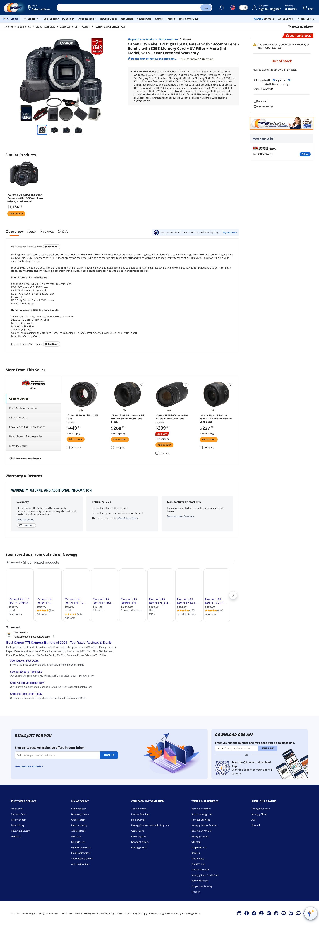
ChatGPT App (198, 864)
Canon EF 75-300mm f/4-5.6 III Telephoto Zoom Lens (171, 417)
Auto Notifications (80, 864)
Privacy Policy (91, 913)
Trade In (195, 891)
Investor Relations (140, 814)
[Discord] (298, 913)
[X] (254, 913)
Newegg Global (259, 814)
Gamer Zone (137, 830)
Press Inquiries (138, 836)
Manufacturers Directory (180, 516)
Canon (86, 26)
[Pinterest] (276, 913)
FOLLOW (305, 154)
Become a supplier (201, 808)
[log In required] (97, 384)
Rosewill (255, 825)
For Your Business (200, 819)
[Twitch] (291, 913)
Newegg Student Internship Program (150, 825)
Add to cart (16, 213)
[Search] (206, 7)
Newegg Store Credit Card (204, 875)
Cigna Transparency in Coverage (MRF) (180, 913)
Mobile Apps (197, 858)
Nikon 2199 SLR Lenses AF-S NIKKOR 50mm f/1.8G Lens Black (127, 418)
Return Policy (17, 825)
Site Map (195, 841)
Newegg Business (260, 808)
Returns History (79, 825)
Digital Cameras (45, 26)
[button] (39, 7)
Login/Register (78, 808)
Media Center (138, 819)
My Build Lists (78, 841)
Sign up (109, 755)
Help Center (17, 808)
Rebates (195, 853)
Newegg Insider (139, 847)
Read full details (25, 519)
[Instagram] (261, 913)
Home (9, 26)
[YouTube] (283, 913)
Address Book (78, 830)
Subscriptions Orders (82, 858)
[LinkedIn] (268, 913)
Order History (78, 819)
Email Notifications (80, 853)
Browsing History (80, 814)
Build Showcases (200, 880)
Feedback (52, 246)
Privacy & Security (20, 830)
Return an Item (18, 819)
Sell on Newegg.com (201, 814)
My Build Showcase (81, 847)
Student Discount (200, 869)
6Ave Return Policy (127, 518)
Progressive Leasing (201, 886)
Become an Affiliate (201, 830)
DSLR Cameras (69, 26)
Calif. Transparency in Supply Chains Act (138, 913)
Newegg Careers (140, 841)
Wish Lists (76, 836)
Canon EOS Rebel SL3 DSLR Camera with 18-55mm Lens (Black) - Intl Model (25, 198)
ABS (253, 819)
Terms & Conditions (72, 913)
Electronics (24, 26)
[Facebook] (247, 913)
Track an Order (19, 814)
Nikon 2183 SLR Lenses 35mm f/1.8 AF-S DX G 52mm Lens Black (216, 418)
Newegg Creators (200, 836)
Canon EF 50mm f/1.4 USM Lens (82, 417)
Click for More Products (24, 458)
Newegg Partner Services (204, 825)
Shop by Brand (198, 847)
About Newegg (138, 808)
